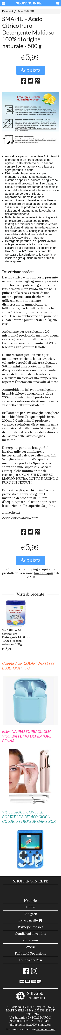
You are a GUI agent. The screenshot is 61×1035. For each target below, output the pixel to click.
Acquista (30, 70)
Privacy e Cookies (30, 927)
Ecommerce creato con (30, 1029)
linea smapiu (43, 573)
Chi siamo (30, 940)
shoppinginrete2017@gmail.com (30, 1024)
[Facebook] (26, 973)
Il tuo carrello (29, 920)
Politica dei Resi (30, 960)
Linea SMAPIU (25, 11)
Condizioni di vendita (30, 934)
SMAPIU (30, 577)
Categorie (31, 914)
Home (30, 907)
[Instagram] (34, 973)
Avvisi (30, 947)
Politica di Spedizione (30, 953)
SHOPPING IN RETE (30, 3)
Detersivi (7, 11)
